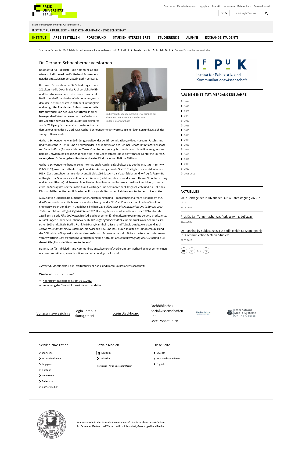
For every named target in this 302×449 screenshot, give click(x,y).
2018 (186, 139)
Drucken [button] (160, 352)
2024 (186, 111)
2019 (186, 135)
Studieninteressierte (131, 37)
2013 (186, 164)
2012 (186, 168)
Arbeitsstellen (66, 37)
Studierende (168, 37)
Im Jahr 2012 (163, 50)
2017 (186, 144)
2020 (186, 130)
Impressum (229, 6)
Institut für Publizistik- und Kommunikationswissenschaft (79, 30)
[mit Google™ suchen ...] (266, 13)
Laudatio (95, 285)
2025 (186, 106)
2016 (186, 149)
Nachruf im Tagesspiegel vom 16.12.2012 (67, 281)
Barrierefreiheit (261, 6)
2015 (186, 154)
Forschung (96, 37)
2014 (186, 159)
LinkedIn (106, 352)
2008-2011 (189, 173)
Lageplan (204, 6)
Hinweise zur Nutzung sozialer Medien (114, 365)
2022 (186, 120)
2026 (186, 101)
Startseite (169, 6)
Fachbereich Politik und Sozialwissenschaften (56, 24)
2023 (186, 116)
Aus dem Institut (142, 50)
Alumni (192, 37)
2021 (186, 125)
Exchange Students (222, 37)
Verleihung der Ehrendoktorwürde (63, 285)
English (160, 364)
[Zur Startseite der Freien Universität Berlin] (58, 10)
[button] (224, 13)
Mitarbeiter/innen (186, 6)
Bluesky (105, 358)
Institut (39, 37)
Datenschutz (244, 6)
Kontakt (215, 6)
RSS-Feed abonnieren (168, 358)
